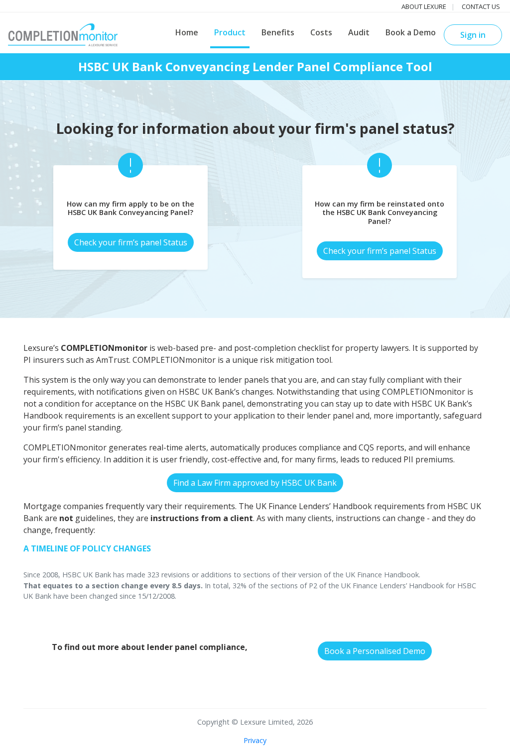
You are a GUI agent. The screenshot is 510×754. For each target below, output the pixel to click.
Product (230, 32)
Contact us (481, 6)
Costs (321, 32)
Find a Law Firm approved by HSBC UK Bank (255, 482)
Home (186, 32)
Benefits (277, 32)
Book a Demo (410, 32)
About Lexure (423, 6)
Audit (359, 32)
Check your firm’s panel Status (130, 242)
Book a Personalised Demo (374, 651)
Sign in (473, 34)
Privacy (255, 740)
